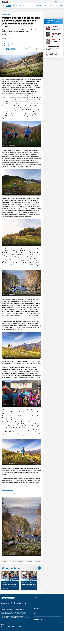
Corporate (3, 627)
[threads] (22, 603)
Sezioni (36, 608)
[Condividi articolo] (3, 44)
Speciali (36, 614)
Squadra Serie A (38, 619)
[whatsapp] (14, 603)
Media (35, 597)
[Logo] (11, 6)
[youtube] (25, 603)
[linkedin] (20, 603)
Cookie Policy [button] (20, 627)
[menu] (3, 6)
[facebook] (8, 603)
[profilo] (61, 6)
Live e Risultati (38, 603)
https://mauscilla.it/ (7, 490)
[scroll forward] (40, 580)
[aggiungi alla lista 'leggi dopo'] (7, 44)
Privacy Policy (11, 627)
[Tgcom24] (5, 2)
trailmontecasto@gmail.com (9, 494)
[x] (17, 603)
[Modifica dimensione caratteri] (11, 44)
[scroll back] (40, 577)
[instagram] (11, 603)
